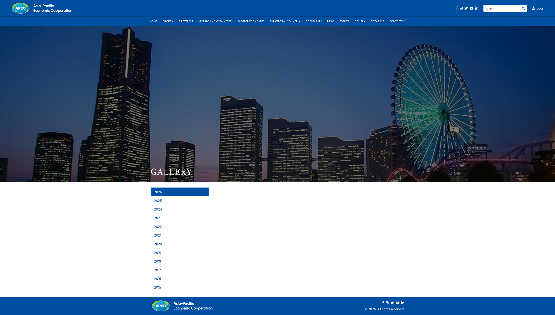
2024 (158, 209)
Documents (313, 21)
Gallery (360, 21)
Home (153, 21)
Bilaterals (186, 21)
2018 (157, 261)
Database (377, 21)
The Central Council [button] (284, 21)
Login (541, 8)
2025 (158, 200)
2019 (157, 252)
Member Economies (251, 21)
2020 (158, 243)
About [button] (167, 21)
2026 (158, 191)
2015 (157, 287)
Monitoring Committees (216, 21)
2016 (157, 278)
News (331, 21)
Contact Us (397, 21)
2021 (157, 235)
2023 (158, 217)
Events (344, 21)
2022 (158, 226)
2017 (157, 270)
